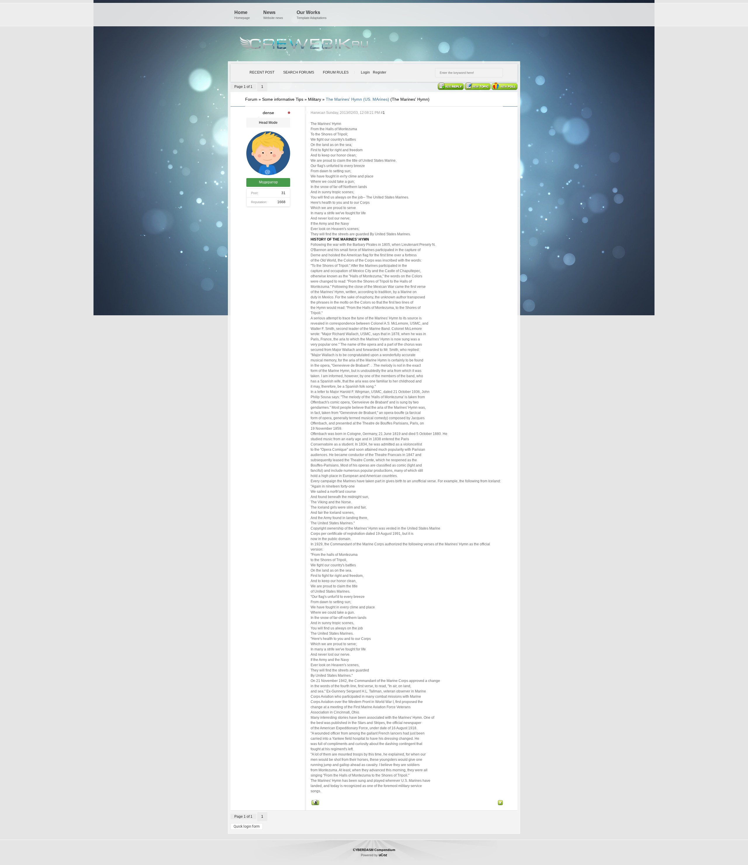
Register (379, 72)
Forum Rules (336, 72)
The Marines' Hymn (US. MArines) (357, 99)
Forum (251, 99)
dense (268, 112)
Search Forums (298, 72)
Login (365, 72)
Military (314, 99)
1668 (281, 202)
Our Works (312, 15)
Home (242, 15)
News (273, 15)
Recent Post (262, 72)
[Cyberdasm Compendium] (304, 45)
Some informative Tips (282, 99)
